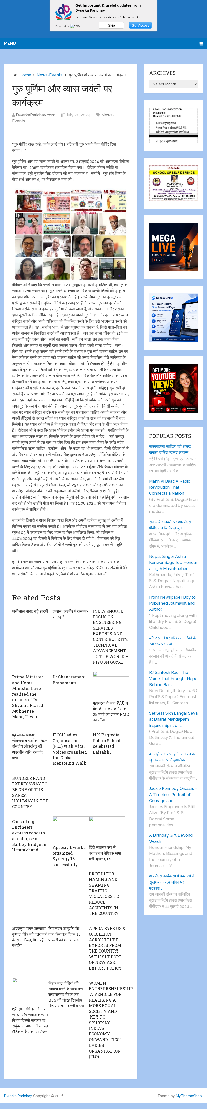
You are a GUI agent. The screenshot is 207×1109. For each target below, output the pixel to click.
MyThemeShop (189, 1096)
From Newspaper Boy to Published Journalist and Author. (172, 603)
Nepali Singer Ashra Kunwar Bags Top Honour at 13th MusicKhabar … (173, 562)
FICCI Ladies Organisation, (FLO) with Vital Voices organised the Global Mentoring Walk (70, 749)
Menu (10, 43)
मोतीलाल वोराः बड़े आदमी (30, 611)
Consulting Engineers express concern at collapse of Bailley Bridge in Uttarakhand (29, 835)
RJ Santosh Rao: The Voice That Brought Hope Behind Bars (173, 678)
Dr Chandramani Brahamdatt (69, 679)
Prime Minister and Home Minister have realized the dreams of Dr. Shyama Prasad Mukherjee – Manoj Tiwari (27, 696)
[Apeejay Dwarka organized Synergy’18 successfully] (71, 829)
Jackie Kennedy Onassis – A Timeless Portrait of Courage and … (173, 794)
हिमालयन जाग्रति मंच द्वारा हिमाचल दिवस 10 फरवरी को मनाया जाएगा (65, 934)
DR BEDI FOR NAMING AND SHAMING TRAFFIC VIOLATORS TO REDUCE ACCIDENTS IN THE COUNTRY (104, 893)
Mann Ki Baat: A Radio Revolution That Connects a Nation (169, 487)
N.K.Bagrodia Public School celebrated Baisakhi (106, 743)
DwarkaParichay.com (35, 114)
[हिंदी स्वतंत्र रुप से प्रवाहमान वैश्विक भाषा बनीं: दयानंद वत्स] (107, 829)
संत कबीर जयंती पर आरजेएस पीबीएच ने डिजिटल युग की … (170, 524)
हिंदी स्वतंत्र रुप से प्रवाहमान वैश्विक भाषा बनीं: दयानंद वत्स (105, 853)
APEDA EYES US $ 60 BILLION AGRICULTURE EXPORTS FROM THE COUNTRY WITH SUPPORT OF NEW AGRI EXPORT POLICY (107, 948)
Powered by (62, 26)
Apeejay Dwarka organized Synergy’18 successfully (69, 856)
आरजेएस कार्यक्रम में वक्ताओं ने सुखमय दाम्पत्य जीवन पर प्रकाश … (171, 882)
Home (25, 75)
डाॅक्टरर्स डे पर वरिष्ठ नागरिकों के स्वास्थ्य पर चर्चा (172, 641)
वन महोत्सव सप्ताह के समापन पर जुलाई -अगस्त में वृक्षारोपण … (172, 757)
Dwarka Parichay (18, 1096)
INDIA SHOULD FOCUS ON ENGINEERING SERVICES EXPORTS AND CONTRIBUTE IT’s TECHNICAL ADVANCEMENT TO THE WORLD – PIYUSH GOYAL (110, 636)
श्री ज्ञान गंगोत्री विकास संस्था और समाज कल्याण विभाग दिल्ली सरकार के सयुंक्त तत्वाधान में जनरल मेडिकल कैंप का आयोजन (30, 1020)
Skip (111, 25)
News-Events (49, 75)
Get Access (140, 25)
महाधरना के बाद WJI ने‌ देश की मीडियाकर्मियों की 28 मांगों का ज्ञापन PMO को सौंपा (111, 711)
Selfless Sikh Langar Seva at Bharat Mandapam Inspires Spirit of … (173, 719)
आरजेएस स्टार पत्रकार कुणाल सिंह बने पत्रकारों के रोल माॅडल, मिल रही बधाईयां (29, 937)
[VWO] (75, 26)
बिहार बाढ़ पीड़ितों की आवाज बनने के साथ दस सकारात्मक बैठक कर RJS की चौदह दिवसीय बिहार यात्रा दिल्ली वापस (66, 994)
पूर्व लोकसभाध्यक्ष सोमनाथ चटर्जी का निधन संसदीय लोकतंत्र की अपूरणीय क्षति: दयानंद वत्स (29, 746)
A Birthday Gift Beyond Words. (171, 838)
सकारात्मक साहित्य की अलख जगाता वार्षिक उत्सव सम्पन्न (170, 449)
